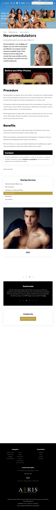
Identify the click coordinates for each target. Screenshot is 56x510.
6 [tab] (36, 300)
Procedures (9, 6)
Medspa (10, 456)
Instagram (40, 452)
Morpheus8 (8, 196)
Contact (53, 6)
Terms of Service (41, 435)
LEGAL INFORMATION (28, 501)
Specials (43, 6)
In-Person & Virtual (42, 3)
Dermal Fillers (8, 199)
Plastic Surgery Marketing (24, 505)
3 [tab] (26, 300)
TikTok (40, 454)
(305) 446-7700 (28, 473)
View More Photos (28, 81)
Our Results (47, 20)
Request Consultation (28, 319)
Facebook (40, 458)
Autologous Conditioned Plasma (14, 190)
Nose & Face (10, 454)
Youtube (41, 456)
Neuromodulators (10, 193)
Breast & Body (10, 452)
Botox (22, 44)
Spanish (28, 3)
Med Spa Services (19, 6)
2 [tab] (23, 300)
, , (28, 470)
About (47, 6)
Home (4, 32)
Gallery (38, 6)
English (23, 3)
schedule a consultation (29, 159)
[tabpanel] (28, 241)
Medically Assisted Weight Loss (13, 184)
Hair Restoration (10, 458)
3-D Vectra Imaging (30, 6)
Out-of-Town (20, 456)
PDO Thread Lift (9, 187)
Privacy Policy (31, 435)
